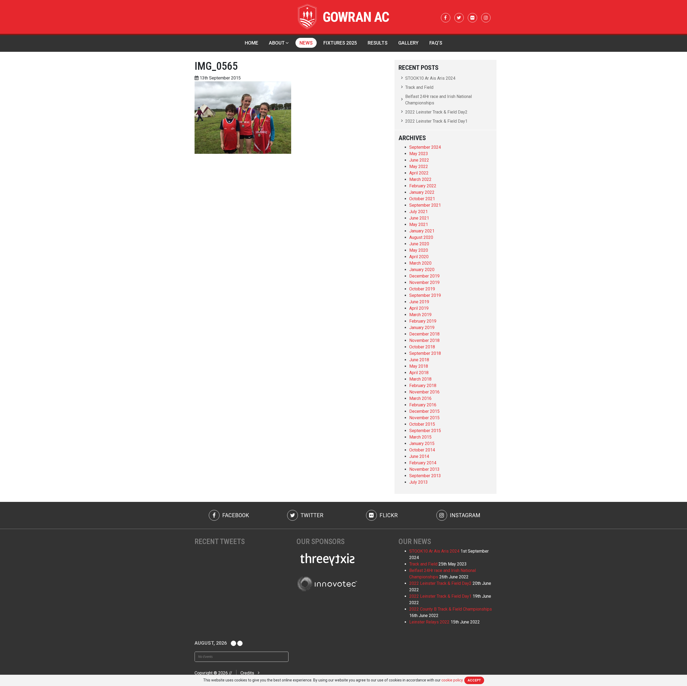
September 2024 (425, 147)
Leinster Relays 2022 (429, 622)
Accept (474, 680)
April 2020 (419, 256)
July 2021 (418, 211)
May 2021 (418, 224)
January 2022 (421, 192)
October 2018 (422, 346)
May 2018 (418, 366)
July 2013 (418, 482)
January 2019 (421, 327)
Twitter (311, 515)
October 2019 (422, 288)
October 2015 (422, 424)
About (277, 43)
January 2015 (421, 443)
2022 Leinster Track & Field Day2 (436, 112)
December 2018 (424, 334)
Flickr (388, 515)
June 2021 (419, 218)
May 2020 (418, 250)
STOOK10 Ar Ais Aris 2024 (430, 78)
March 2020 (420, 263)
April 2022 (419, 173)
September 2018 (425, 353)
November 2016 (424, 392)
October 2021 (422, 198)
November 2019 (424, 282)
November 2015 (424, 417)
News (306, 43)
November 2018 (424, 340)
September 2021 (425, 205)
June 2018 (419, 359)
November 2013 (424, 469)
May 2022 (418, 166)
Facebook (235, 515)
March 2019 (420, 314)
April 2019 (419, 308)
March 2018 (420, 379)
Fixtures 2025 (340, 43)
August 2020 (421, 237)
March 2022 (420, 179)
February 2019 (422, 321)
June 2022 (419, 160)
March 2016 (420, 398)
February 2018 (422, 385)
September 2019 (425, 295)
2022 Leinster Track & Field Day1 (436, 121)
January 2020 (421, 269)
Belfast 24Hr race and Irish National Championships (438, 99)
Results (378, 43)
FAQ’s (435, 43)
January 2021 (421, 230)
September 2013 (425, 475)
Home (251, 43)
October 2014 (422, 450)
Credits (247, 673)
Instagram (464, 515)
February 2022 (422, 185)
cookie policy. (452, 680)
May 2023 (418, 153)
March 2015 (420, 437)
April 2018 (419, 372)
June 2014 (419, 456)
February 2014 (422, 462)
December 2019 (424, 276)
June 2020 (419, 243)
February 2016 (422, 404)
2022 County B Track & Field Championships (450, 609)
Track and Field (419, 87)
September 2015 (425, 430)
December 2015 (424, 411)
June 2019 (419, 301)
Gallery (408, 43)
